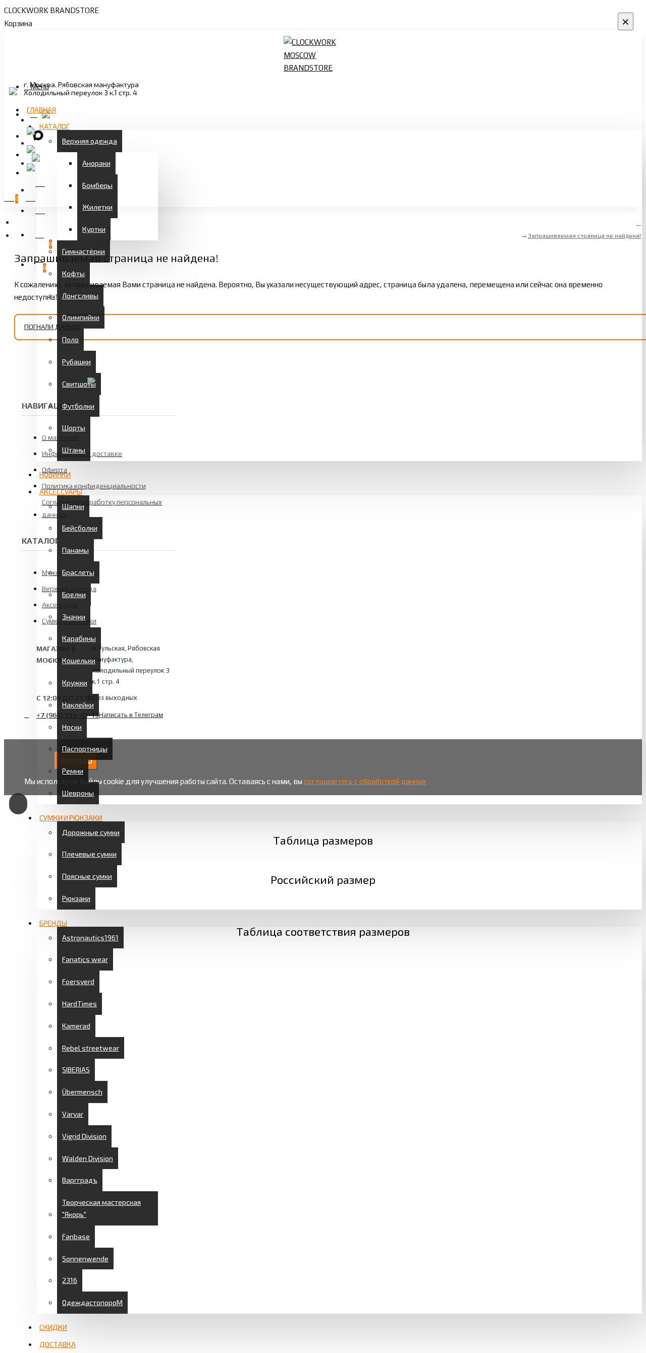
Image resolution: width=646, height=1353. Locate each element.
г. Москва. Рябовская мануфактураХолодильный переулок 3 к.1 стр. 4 (81, 89)
